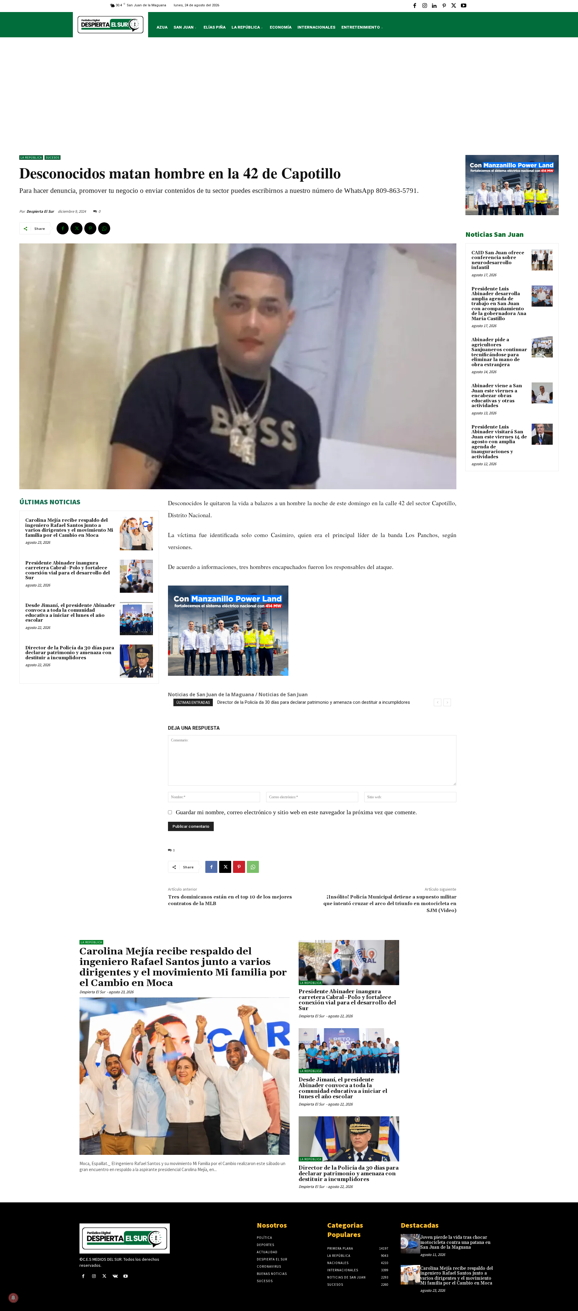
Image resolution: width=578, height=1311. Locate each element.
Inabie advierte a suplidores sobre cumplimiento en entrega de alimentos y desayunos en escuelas (314, 702)
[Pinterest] (444, 6)
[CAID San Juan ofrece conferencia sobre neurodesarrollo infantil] (542, 260)
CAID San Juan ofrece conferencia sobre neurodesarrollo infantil (497, 260)
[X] (453, 6)
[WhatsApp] (104, 228)
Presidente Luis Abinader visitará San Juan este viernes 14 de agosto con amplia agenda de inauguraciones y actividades (499, 442)
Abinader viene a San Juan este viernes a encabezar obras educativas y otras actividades (496, 396)
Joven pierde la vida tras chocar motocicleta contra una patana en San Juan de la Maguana (455, 1242)
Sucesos (52, 157)
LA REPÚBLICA (31, 157)
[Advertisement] (289, 98)
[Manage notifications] (13, 1298)
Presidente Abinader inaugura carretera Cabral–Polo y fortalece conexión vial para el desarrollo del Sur (67, 570)
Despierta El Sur (40, 211)
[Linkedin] (434, 6)
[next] (447, 702)
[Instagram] (424, 6)
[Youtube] (463, 6)
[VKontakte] (115, 1276)
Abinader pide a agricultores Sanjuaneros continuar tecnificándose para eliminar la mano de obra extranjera (499, 352)
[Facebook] (415, 6)
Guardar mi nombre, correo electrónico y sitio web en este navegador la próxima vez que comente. (296, 812)
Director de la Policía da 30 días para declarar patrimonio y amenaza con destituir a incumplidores (69, 653)
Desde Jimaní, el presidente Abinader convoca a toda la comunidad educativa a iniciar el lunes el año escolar (70, 613)
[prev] (437, 702)
